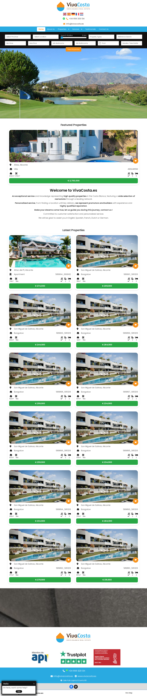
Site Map (128, 693)
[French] (77, 14)
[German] (73, 14)
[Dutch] (82, 14)
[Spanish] (69, 14)
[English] (65, 14)
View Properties (73, 49)
